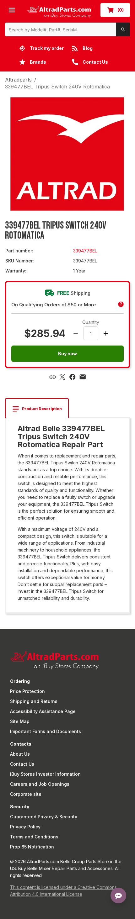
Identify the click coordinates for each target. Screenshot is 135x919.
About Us (20, 754)
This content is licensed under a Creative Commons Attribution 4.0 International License (63, 891)
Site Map (20, 721)
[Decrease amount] (76, 333)
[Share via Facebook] (72, 377)
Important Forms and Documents (45, 731)
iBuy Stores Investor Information (45, 774)
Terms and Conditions (34, 836)
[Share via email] (82, 377)
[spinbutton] (91, 333)
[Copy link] (52, 377)
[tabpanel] (67, 513)
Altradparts (18, 80)
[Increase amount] (106, 333)
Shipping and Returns (33, 701)
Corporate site (25, 794)
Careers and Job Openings (39, 784)
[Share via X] (62, 377)
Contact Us (22, 764)
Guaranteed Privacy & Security (43, 816)
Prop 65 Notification (32, 846)
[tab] (37, 409)
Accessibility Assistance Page (43, 711)
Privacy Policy (25, 826)
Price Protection (27, 691)
